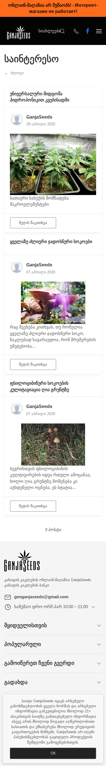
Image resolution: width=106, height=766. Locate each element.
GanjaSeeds (39, 117)
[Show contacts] (76, 31)
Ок (53, 753)
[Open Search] (62, 31)
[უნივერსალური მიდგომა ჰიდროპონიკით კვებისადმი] (53, 164)
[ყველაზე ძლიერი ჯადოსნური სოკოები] (53, 302)
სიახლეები (49, 30)
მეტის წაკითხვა (33, 223)
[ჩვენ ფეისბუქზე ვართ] (87, 31)
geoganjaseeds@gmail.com (41, 596)
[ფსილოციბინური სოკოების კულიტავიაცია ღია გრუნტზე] (53, 444)
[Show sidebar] (99, 31)
